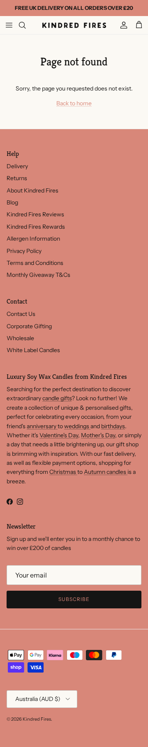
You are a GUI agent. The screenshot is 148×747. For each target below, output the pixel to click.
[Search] (27, 25)
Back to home (74, 103)
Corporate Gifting (29, 326)
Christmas (63, 472)
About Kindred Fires (32, 190)
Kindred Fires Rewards (36, 226)
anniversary (42, 426)
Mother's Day (98, 435)
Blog (12, 202)
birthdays (113, 426)
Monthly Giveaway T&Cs (38, 274)
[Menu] (9, 25)
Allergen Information (33, 238)
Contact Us (21, 314)
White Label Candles (33, 350)
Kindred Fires (37, 719)
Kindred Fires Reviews (35, 214)
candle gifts (57, 398)
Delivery (17, 166)
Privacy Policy (24, 251)
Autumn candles (105, 472)
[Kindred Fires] (74, 25)
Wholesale (20, 338)
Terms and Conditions (35, 263)
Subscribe (74, 599)
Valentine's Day (58, 435)
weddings (77, 426)
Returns (17, 178)
